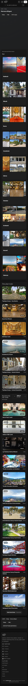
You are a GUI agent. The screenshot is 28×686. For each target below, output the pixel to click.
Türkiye (7, 618)
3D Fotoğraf (4, 665)
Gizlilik (3, 673)
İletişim (3, 676)
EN (22, 1)
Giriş (25, 1)
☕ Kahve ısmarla (6, 658)
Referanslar (4, 669)
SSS (3, 667)
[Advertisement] (14, 33)
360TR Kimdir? (5, 663)
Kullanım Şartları (5, 671)
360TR (3, 618)
